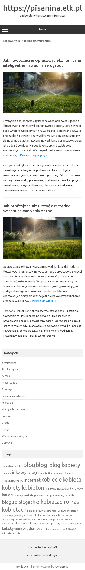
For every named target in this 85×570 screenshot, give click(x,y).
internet (32, 479)
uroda (5, 422)
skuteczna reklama (26, 523)
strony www (59, 523)
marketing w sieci (34, 495)
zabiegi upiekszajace (54, 529)
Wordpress (61, 566)
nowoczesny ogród (41, 175)
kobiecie (51, 479)
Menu (42, 29)
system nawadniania (15, 190)
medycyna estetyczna (57, 495)
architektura (9, 362)
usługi (20, 165)
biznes (6, 375)
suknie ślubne (75, 523)
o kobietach (50, 501)
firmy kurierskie (56, 473)
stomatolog (45, 523)
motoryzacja (9, 382)
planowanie (36, 180)
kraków (77, 488)
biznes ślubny (16, 466)
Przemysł (7, 389)
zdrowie (7, 442)
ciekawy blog (23, 472)
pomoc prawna (36, 510)
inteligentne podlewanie (35, 170)
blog (29, 464)
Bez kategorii (10, 369)
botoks (5, 473)
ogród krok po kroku (68, 175)
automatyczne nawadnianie (48, 165)
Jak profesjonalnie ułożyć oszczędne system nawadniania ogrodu (37, 208)
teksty (8, 528)
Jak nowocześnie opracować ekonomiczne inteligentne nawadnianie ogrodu (42, 63)
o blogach (25, 502)
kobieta (72, 479)
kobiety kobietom (24, 487)
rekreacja (7, 402)
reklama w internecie (55, 515)
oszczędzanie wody (15, 180)
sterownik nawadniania (58, 185)
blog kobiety (64, 465)
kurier (7, 495)
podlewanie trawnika (57, 180)
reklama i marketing (13, 396)
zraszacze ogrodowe (42, 190)
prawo (62, 510)
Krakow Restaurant (58, 488)
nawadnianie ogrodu (15, 175)
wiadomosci (33, 528)
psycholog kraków (21, 515)
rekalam (37, 515)
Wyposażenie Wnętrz (14, 435)
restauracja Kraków (13, 519)
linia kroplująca (61, 170)
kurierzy (17, 495)
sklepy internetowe (13, 409)
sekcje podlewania (31, 185)
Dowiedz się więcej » (33, 155)
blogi (42, 465)
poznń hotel (51, 511)
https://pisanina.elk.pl (42, 7)
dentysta (43, 473)
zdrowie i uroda (11, 533)
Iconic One (22, 566)
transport (8, 416)
